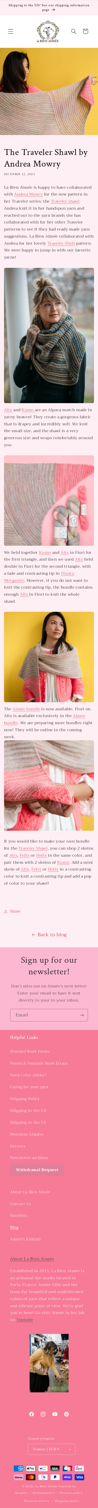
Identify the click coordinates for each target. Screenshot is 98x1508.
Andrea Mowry (28, 194)
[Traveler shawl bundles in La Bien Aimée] (49, 545)
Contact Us (20, 1204)
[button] (10, 31)
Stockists (18, 1215)
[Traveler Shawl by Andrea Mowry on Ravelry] (49, 402)
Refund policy (44, 1492)
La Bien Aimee (46, 1486)
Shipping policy (67, 1500)
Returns (17, 1146)
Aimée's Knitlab (25, 1239)
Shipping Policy (24, 1099)
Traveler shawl (65, 201)
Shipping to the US (28, 1122)
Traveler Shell (61, 243)
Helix (41, 855)
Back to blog (52, 935)
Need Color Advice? (28, 1075)
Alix (8, 409)
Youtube (24, 1319)
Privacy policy (71, 1492)
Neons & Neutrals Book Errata (39, 1063)
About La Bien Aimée (30, 1192)
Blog (14, 1227)
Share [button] (15, 911)
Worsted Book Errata (30, 1051)
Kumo (28, 409)
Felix (24, 855)
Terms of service (37, 1500)
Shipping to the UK (28, 1110)
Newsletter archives (29, 1157)
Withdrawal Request (37, 1170)
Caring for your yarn (29, 1087)
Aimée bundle (26, 708)
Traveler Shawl (33, 848)
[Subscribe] (82, 1015)
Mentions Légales (27, 1134)
